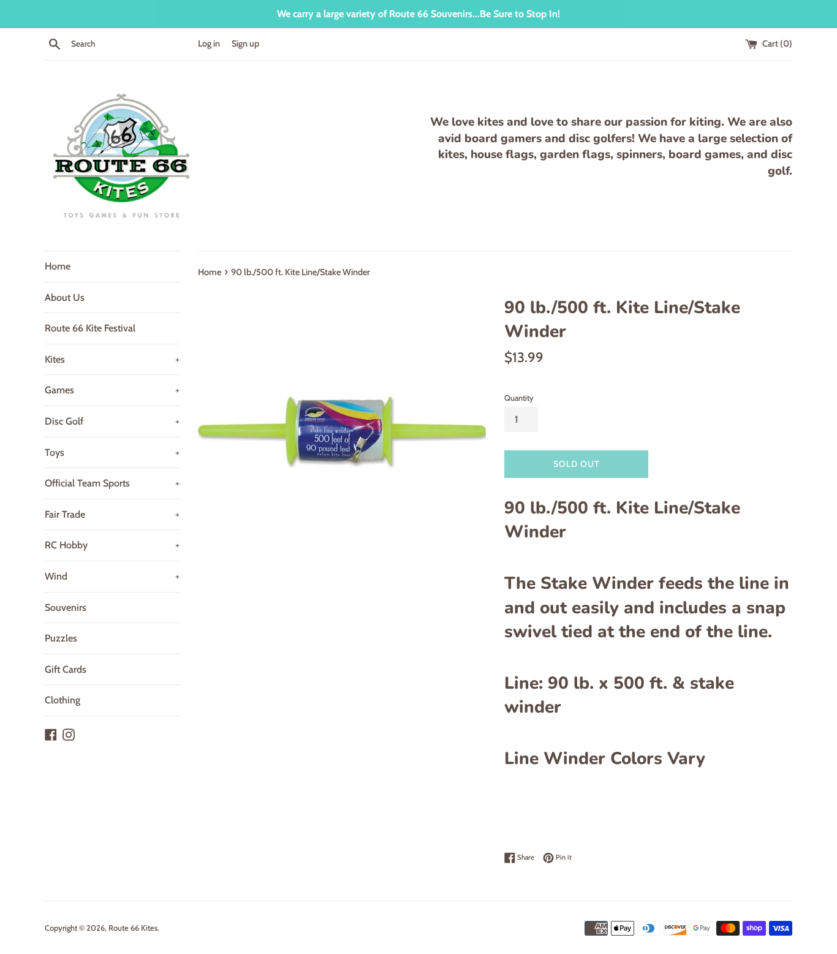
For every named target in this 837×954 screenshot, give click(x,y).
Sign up (245, 43)
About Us (65, 297)
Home (57, 266)
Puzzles (61, 638)
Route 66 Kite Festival (90, 328)
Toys (112, 452)
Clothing (62, 700)
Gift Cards (65, 669)
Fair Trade (112, 514)
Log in (209, 43)
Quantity (519, 398)
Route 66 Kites (132, 928)
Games (112, 390)
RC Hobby (112, 545)
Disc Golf (112, 421)
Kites (112, 359)
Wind (112, 576)
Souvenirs (65, 607)
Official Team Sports (112, 483)
